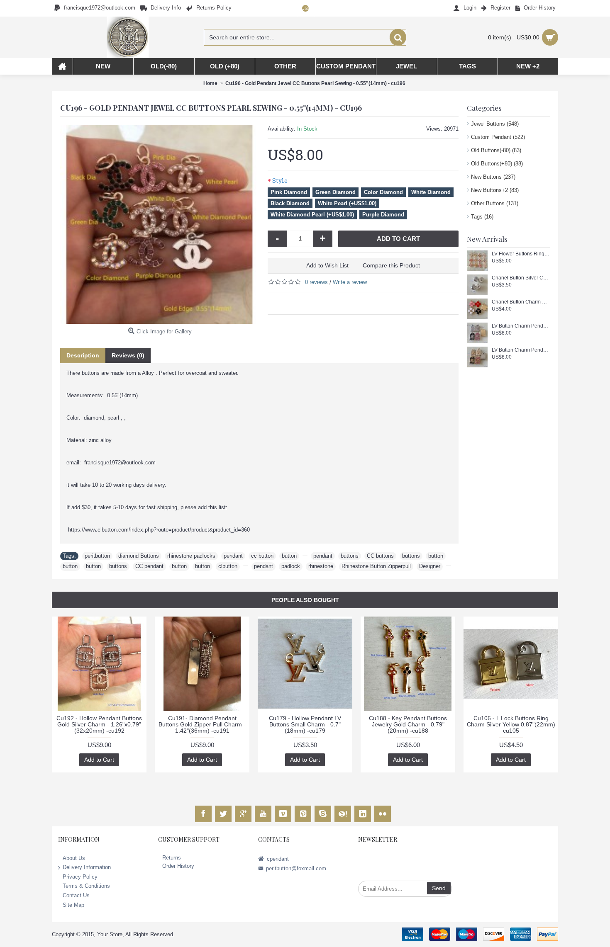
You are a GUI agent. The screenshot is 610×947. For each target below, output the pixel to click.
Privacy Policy (80, 877)
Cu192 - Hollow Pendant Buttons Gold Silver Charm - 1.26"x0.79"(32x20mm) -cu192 (99, 724)
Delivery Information (87, 867)
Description (82, 355)
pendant (233, 556)
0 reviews (316, 282)
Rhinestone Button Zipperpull (376, 566)
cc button (262, 556)
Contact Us (76, 895)
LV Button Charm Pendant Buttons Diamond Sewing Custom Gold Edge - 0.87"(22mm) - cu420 (521, 350)
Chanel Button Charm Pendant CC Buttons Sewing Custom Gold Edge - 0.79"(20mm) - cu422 (521, 302)
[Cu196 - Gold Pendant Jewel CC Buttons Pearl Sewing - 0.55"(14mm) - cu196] (159, 224)
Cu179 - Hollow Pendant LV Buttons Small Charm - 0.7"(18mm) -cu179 (305, 724)
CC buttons (380, 556)
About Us (74, 858)
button (289, 556)
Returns (171, 858)
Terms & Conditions (86, 886)
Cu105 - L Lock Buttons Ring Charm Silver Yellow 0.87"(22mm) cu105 (511, 724)
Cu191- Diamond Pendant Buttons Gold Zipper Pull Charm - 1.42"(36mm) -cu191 (202, 724)
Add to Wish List (327, 265)
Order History (178, 866)
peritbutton (97, 556)
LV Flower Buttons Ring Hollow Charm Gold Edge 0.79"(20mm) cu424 (521, 254)
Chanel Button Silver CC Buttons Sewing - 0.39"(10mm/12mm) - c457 (521, 278)
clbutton (227, 566)
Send (439, 888)
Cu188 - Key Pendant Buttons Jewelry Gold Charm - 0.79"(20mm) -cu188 (408, 724)
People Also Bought (305, 600)
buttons (350, 556)
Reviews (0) (128, 355)
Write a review (350, 282)
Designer (429, 566)
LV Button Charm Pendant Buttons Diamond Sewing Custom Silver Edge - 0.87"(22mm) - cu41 (521, 326)
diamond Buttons (138, 556)
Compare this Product (391, 265)
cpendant (278, 858)
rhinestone (320, 566)
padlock (290, 566)
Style (280, 181)
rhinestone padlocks (191, 556)
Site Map (73, 904)
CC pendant (149, 566)
